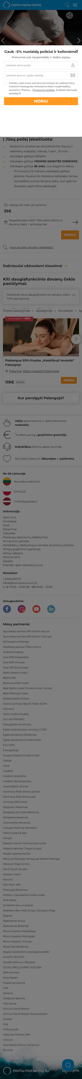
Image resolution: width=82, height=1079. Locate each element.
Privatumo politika (43, 89)
